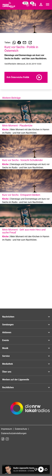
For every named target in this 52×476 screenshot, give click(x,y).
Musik (5, 348)
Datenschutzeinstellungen (13, 433)
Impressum (6, 429)
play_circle (41, 469)
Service (6, 356)
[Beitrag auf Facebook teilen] (19, 42)
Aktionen (6, 332)
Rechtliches (8, 387)
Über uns (6, 371)
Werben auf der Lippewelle (15, 379)
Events (5, 340)
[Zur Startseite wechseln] (9, 5)
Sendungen (8, 324)
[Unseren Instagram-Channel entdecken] (7, 439)
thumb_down (36, 469)
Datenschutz (21, 429)
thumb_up (46, 469)
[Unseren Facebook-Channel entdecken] (2, 439)
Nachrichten (8, 316)
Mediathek (7, 364)
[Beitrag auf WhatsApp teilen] (14, 42)
